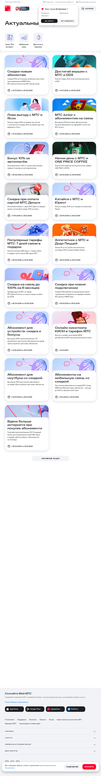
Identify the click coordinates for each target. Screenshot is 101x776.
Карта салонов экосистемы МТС (69, 719)
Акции (51, 719)
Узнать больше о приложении (16, 702)
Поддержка (21, 719)
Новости (43, 719)
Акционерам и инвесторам (29, 723)
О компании (9, 719)
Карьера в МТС (10, 723)
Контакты (33, 719)
